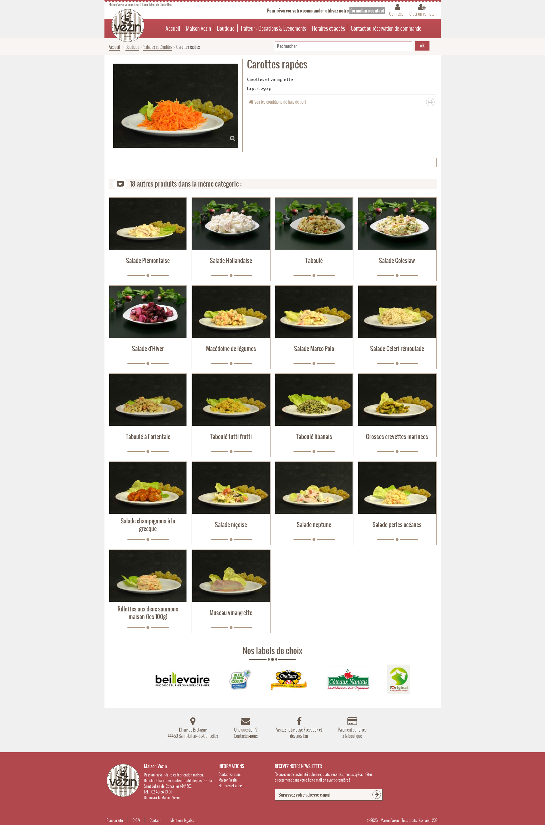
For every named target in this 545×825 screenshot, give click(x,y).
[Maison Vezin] (127, 25)
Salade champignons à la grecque (148, 525)
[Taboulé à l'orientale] (148, 400)
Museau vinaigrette (230, 612)
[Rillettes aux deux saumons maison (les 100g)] (148, 576)
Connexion (397, 13)
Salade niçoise (231, 524)
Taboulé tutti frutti (231, 436)
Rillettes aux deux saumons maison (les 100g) (148, 613)
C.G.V (136, 820)
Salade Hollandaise (231, 260)
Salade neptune (314, 524)
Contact (155, 820)
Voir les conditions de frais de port (280, 102)
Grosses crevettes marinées (397, 436)
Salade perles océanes (397, 524)
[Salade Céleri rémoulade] (397, 312)
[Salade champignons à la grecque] (148, 488)
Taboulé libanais (314, 436)
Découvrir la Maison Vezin (162, 798)
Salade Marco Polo (314, 348)
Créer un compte (421, 13)
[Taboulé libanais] (314, 400)
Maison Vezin (198, 28)
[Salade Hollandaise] (231, 224)
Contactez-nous (229, 774)
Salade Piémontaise (148, 260)
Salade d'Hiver (148, 348)
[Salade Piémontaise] (148, 224)
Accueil (172, 28)
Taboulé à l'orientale (148, 436)
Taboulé (314, 260)
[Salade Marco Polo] (314, 312)
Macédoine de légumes (231, 348)
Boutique (225, 28)
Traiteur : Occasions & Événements (273, 28)
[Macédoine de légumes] (231, 312)
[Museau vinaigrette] (231, 576)
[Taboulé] (314, 224)
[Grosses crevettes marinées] (397, 400)
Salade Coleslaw (397, 260)
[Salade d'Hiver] (148, 312)
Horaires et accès (328, 28)
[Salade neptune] (314, 488)
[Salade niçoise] (231, 488)
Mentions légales (182, 820)
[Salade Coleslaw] (397, 224)
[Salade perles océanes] (397, 488)
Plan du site (114, 820)
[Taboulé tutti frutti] (231, 400)
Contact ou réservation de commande (386, 28)
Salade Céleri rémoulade (397, 348)
